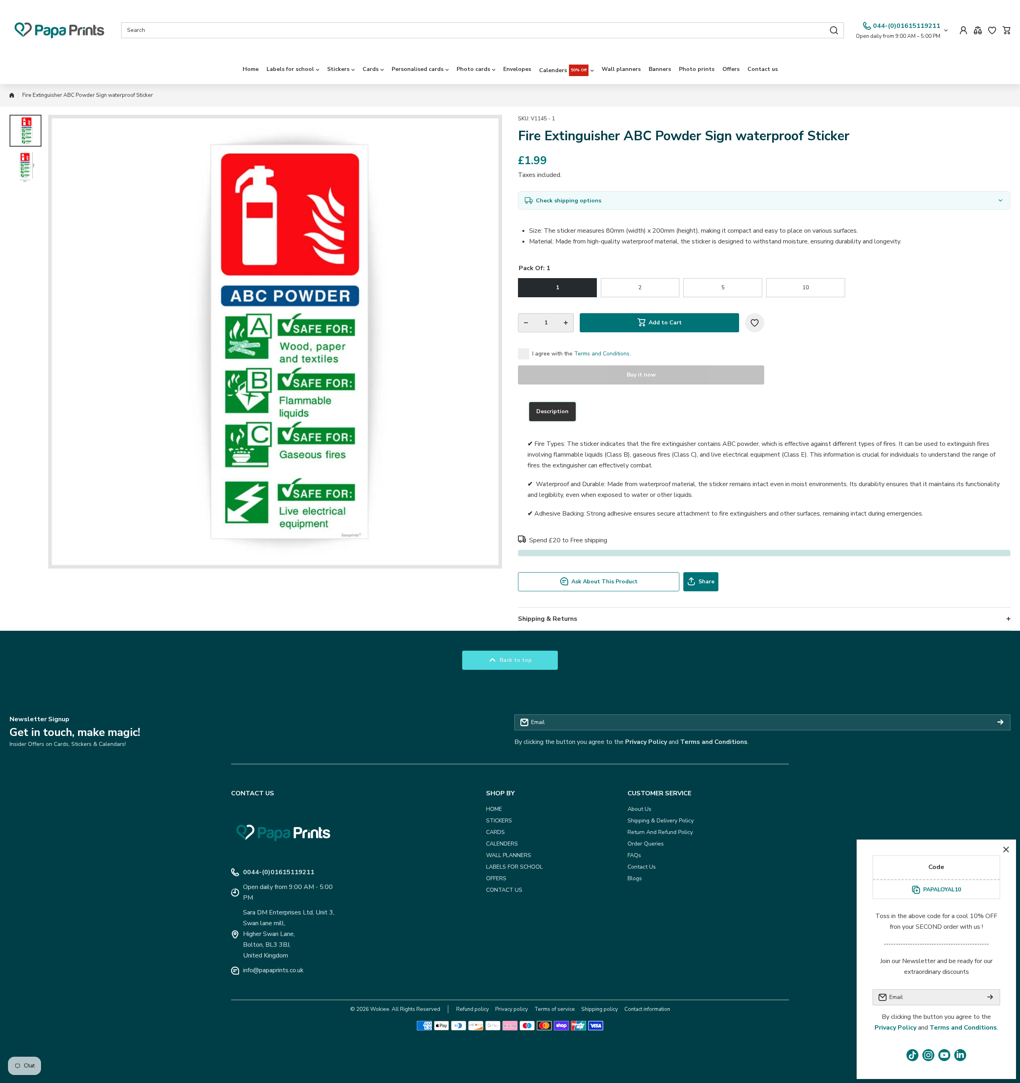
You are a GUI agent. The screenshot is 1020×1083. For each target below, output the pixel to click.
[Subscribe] (1000, 722)
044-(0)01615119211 (906, 26)
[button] (1006, 30)
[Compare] (978, 30)
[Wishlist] (992, 30)
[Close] (1006, 849)
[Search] (834, 30)
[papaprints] (59, 30)
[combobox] (482, 30)
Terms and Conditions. (602, 353)
